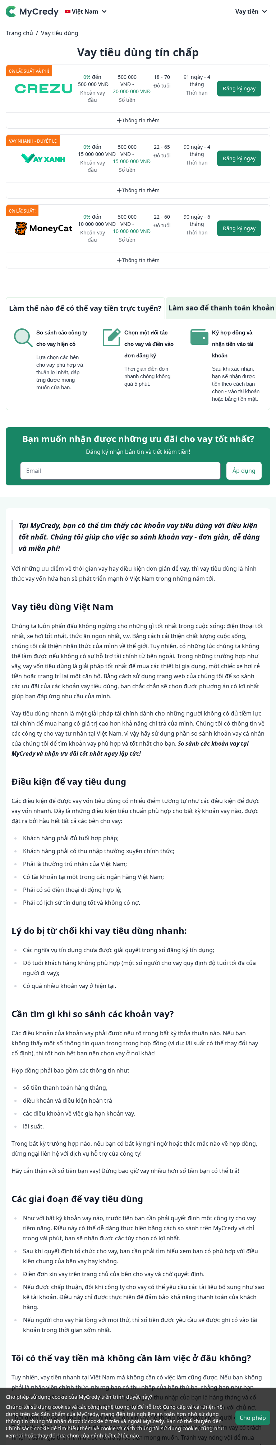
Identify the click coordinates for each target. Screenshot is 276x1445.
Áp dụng (244, 471)
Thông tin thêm (141, 120)
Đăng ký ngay (239, 88)
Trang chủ (19, 33)
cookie (190, 1428)
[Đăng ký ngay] (43, 88)
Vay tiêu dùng (59, 33)
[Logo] (34, 11)
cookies (61, 1406)
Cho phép (253, 1418)
